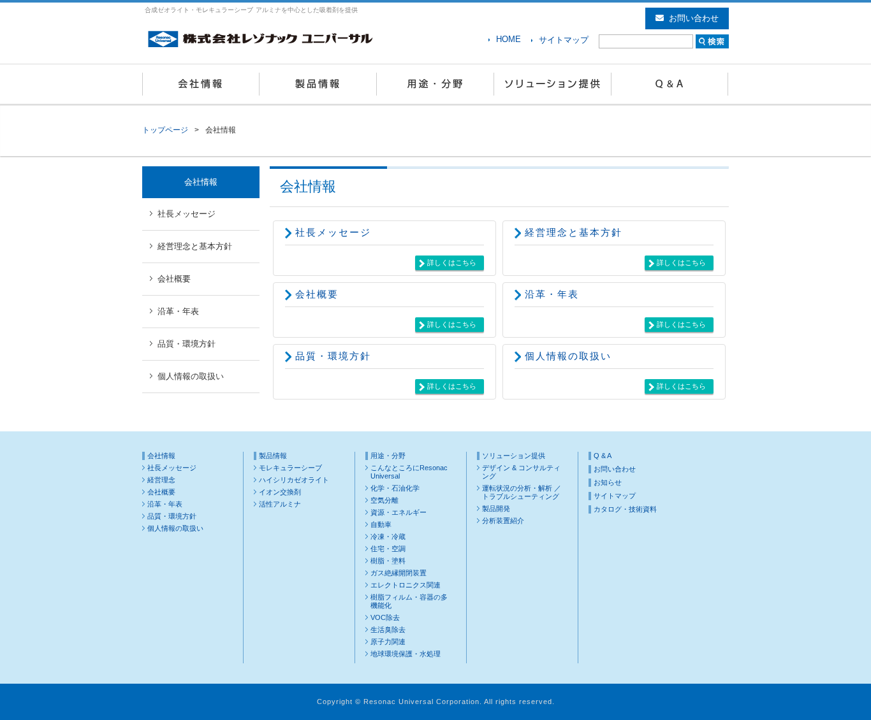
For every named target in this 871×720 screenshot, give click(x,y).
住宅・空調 (388, 548)
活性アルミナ (280, 504)
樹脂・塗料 (388, 561)
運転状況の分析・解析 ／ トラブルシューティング (521, 492)
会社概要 (317, 294)
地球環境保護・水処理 (405, 654)
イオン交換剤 (280, 492)
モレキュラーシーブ (290, 468)
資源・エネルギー (398, 512)
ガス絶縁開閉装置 (398, 573)
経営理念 (161, 480)
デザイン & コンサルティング (521, 472)
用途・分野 (435, 84)
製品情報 (318, 84)
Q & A (670, 84)
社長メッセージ (333, 232)
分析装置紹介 (503, 520)
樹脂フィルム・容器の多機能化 (409, 601)
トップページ (165, 130)
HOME (508, 39)
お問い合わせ (694, 18)
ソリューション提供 (552, 84)
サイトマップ (564, 40)
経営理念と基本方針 (573, 232)
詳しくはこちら (451, 262)
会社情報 (201, 84)
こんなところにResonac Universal (409, 472)
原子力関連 (388, 641)
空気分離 (384, 500)
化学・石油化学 (395, 488)
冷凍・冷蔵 (388, 536)
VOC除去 (385, 617)
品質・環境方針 (333, 355)
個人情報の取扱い (568, 355)
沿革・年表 (552, 294)
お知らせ (608, 482)
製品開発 (496, 508)
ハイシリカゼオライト (294, 480)
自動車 (381, 524)
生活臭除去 (388, 629)
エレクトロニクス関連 (405, 585)
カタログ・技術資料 (625, 509)
